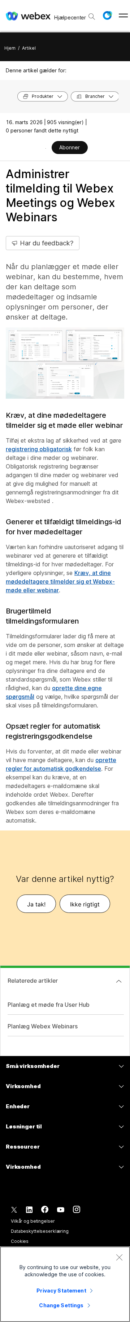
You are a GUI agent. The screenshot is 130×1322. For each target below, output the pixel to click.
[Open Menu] (123, 15)
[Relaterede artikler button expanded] (118, 981)
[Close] (119, 1257)
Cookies (20, 1241)
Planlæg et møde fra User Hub (49, 1004)
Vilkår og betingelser (33, 1221)
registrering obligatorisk (39, 449)
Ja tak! (36, 904)
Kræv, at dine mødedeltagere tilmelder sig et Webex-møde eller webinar (60, 581)
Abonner (69, 147)
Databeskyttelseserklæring (40, 1231)
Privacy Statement (61, 1290)
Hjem (10, 48)
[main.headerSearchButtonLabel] (92, 14)
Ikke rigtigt (85, 904)
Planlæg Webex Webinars (43, 1026)
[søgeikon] (91, 16)
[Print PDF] (46, 148)
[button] (107, 15)
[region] (65, 1284)
